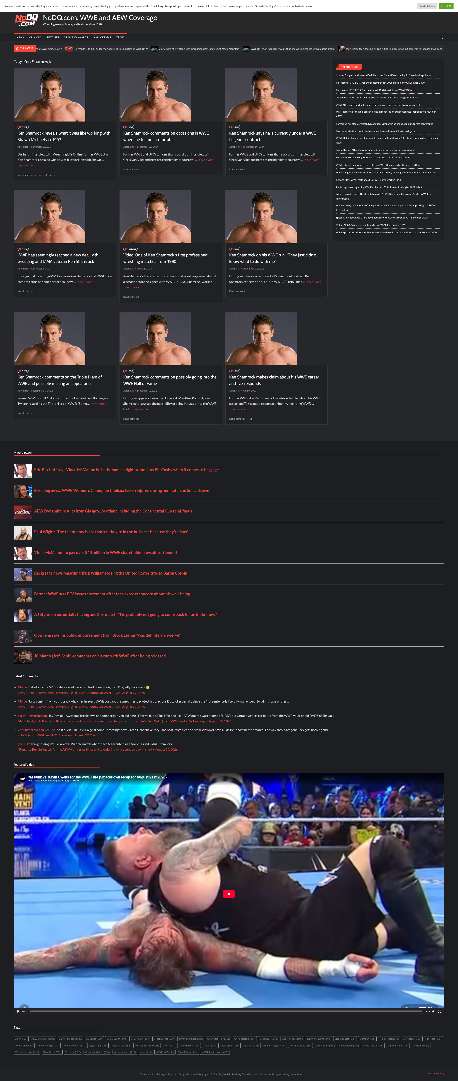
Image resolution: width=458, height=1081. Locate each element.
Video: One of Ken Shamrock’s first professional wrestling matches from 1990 (165, 258)
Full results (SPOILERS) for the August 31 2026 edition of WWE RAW (374, 90)
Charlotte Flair (218, 1038)
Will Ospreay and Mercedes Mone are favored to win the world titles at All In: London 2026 (386, 232)
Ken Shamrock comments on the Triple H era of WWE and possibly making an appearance (60, 380)
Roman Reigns (274, 1045)
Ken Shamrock (26, 174)
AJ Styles (94, 1038)
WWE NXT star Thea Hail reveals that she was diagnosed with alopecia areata (217, 49)
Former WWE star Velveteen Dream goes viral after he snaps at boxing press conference (384, 123)
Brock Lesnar (164, 1038)
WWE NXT (165, 1052)
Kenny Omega (48, 1045)
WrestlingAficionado (32, 716)
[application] (229, 894)
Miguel (23, 687)
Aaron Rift (23, 146)
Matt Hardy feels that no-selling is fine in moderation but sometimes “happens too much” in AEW (323, 49)
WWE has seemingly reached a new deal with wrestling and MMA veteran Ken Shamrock (58, 258)
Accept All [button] (446, 6)
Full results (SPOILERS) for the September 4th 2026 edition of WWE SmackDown (380, 82)
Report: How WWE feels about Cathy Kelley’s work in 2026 (368, 179)
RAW (210, 1045)
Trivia (120, 37)
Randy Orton (189, 1045)
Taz (250, 418)
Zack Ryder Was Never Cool (37, 730)
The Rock (421, 1045)
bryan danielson (191, 1038)
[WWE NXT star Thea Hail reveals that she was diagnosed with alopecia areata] (171, 48)
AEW (21, 1038)
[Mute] (434, 1011)
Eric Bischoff (345, 1038)
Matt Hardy (121, 1045)
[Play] (18, 1011)
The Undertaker (27, 1052)
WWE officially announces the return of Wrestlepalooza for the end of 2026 (378, 164)
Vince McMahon (97, 1052)
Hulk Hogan (389, 1038)
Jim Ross (433, 1038)
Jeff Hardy (412, 1038)
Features (53, 37)
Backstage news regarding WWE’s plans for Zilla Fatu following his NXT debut (379, 187)
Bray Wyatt (140, 1038)
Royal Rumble (300, 1045)
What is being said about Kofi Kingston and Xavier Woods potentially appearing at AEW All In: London (386, 208)
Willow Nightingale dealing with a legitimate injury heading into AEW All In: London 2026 (385, 172)
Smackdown (349, 1045)
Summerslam (398, 1045)
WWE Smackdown (215, 1052)
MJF (168, 1045)
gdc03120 (25, 744)
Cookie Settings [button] (427, 6)
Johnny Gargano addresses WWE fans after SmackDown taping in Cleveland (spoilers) (383, 75)
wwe (146, 1052)
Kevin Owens (74, 1045)
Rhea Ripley (229, 1045)
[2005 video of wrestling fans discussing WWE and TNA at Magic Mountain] (79, 48)
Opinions (35, 37)
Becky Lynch (116, 1038)
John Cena (24, 1045)
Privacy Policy (436, 1073)
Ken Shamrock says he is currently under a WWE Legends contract (272, 136)
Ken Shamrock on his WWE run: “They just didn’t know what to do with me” (272, 258)
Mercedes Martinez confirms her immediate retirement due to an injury (375, 131)
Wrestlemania (125, 1052)
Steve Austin (373, 1045)
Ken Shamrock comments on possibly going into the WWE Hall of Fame (169, 380)
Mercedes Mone (147, 1045)
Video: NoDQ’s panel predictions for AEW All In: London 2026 (370, 224)
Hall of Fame (102, 37)
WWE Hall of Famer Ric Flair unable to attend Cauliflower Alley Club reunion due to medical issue (387, 140)
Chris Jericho (244, 1038)
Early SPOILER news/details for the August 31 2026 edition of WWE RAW (69, 693)
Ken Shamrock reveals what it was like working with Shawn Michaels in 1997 (64, 136)
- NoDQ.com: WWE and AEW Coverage (45, 735)
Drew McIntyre (318, 1038)
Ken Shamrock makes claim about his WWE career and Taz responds (274, 380)
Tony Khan (52, 1052)
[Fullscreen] (439, 1011)
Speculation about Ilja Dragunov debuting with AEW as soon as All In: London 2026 (382, 217)
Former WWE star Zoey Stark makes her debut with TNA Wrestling (373, 157)
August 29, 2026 (133, 693)
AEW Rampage (70, 1038)
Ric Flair (251, 1045)
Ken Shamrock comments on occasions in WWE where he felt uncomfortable (166, 136)
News (20, 37)
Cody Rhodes (292, 1038)
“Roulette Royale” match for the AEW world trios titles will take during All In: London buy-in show (85, 749)
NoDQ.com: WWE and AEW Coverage (100, 17)
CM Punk (269, 1038)
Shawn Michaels (46, 174)
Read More (26, 165)
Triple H (73, 1052)
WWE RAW (187, 1052)
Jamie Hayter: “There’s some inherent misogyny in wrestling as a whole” (375, 150)
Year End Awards (76, 37)
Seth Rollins (325, 1045)
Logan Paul (98, 1045)
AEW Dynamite (43, 1038)
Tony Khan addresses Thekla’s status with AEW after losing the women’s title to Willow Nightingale (383, 196)
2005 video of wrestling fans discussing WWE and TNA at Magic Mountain (124, 49)
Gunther (367, 1038)
